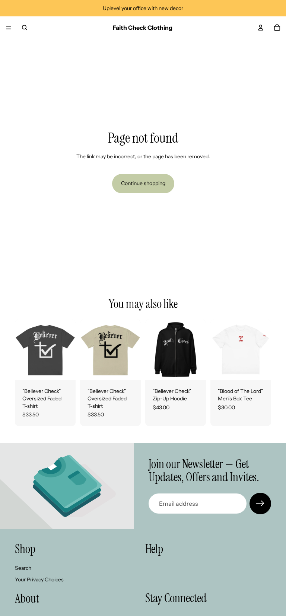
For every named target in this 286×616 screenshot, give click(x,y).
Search (23, 568)
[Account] (260, 27)
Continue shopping (143, 183)
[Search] (24, 27)
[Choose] (64, 369)
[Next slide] (67, 350)
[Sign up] (260, 503)
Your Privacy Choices (39, 579)
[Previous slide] (23, 350)
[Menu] (8, 27)
